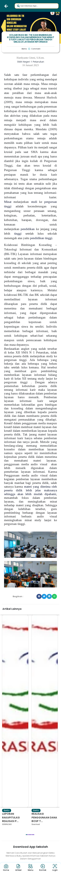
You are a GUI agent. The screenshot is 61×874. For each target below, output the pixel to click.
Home (6, 870)
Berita (6, 810)
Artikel (18, 870)
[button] (39, 596)
